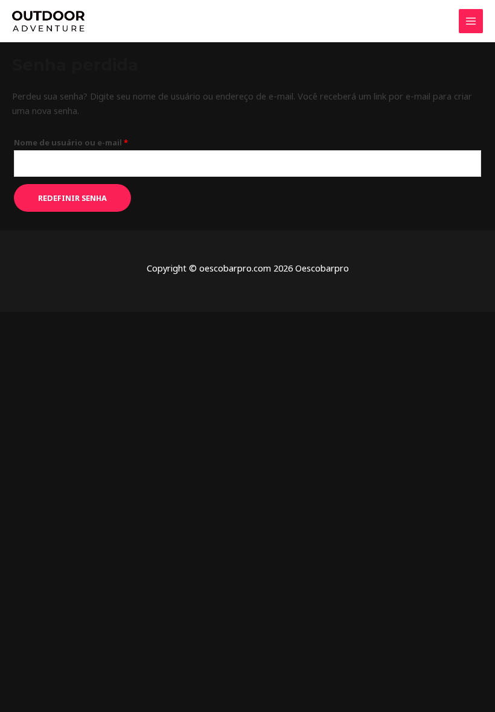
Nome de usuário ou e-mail (95, 141)
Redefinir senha (72, 197)
